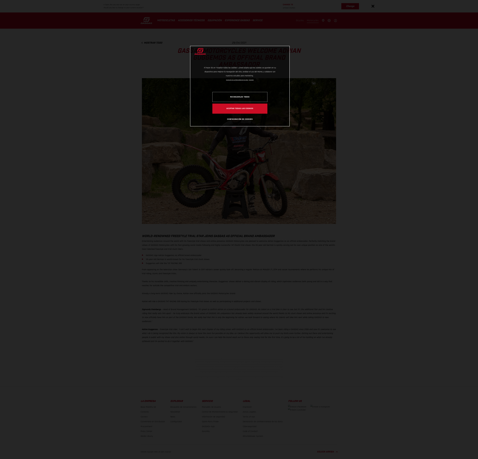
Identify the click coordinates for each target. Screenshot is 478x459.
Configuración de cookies (240, 119)
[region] (240, 86)
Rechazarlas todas (239, 97)
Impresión (251, 80)
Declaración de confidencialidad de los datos (237, 80)
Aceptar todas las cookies (239, 108)
